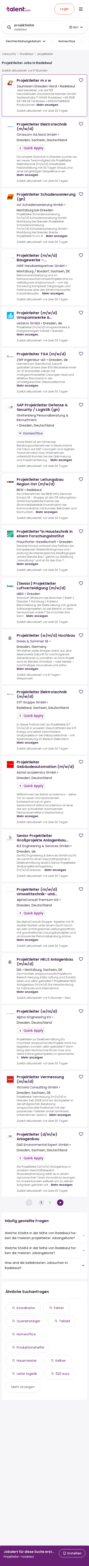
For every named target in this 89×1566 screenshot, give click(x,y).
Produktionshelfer (30, 1347)
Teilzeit (64, 1321)
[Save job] (81, 80)
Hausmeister (27, 1360)
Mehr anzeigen (47, 105)
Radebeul (26, 54)
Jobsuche (9, 54)
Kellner (60, 1360)
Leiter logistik (27, 1373)
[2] (60, 1202)
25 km (74, 27)
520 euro (63, 1373)
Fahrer (59, 1308)
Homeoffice (26, 1334)
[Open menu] (81, 9)
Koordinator (26, 1308)
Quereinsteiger (28, 1321)
